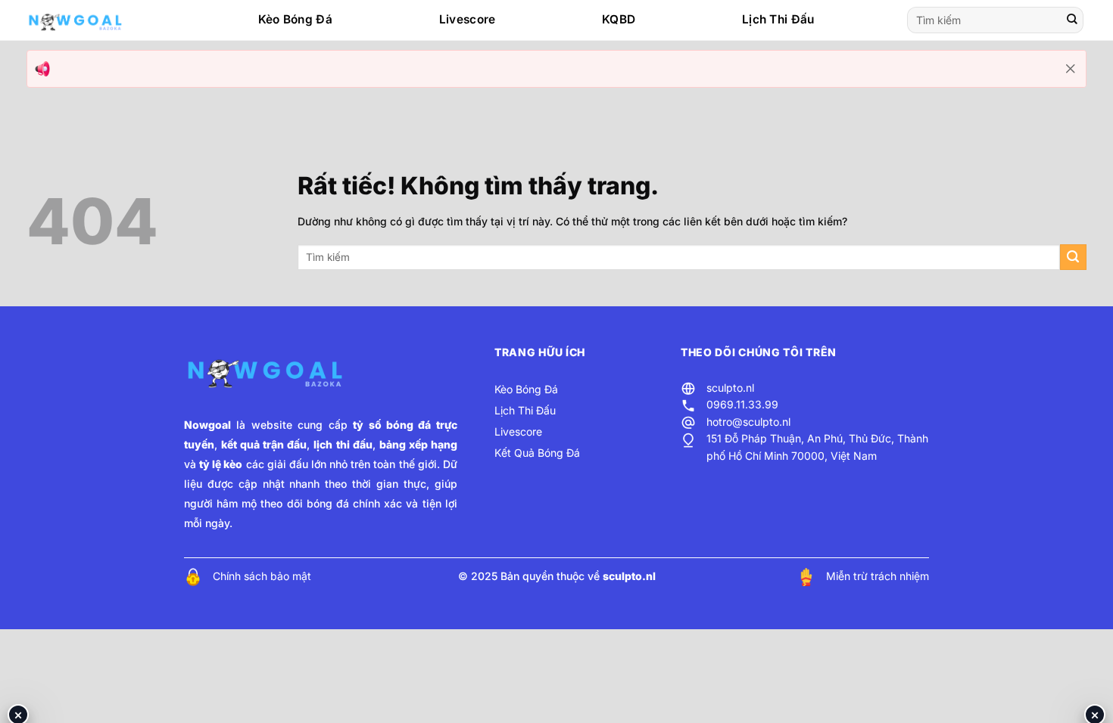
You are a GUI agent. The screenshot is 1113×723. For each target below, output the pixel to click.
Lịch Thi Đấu (778, 19)
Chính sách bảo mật (262, 575)
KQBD (618, 19)
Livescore (467, 19)
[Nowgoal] (90, 20)
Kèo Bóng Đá (295, 19)
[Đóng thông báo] (1070, 69)
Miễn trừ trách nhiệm (877, 575)
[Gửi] (1072, 20)
